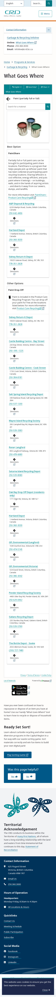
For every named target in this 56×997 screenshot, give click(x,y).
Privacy (23, 675)
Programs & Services (24, 62)
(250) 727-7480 (16, 650)
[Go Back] (9, 99)
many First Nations (26, 836)
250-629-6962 (15, 599)
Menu (47, 13)
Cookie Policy (46, 675)
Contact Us (9, 921)
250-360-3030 (15, 239)
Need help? (32, 87)
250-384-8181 (15, 377)
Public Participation (13, 932)
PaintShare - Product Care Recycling (27, 196)
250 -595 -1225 (16, 350)
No (27, 776)
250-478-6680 (15, 454)
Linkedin (13, 962)
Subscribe (9, 937)
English (17, 87)
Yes (12, 776)
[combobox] (28, 106)
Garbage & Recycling (17, 67)
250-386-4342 (15, 575)
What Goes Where (26, 42)
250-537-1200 (15, 403)
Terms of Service (33, 675)
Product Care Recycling (28, 308)
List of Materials (9, 681)
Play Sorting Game (19, 755)
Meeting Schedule (13, 926)
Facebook (14, 951)
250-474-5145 (15, 549)
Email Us (12, 878)
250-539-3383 (15, 430)
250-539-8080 (15, 475)
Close (45, 990)
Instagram (14, 956)
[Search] (47, 106)
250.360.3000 (14, 884)
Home (7, 62)
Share (45, 87)
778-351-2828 (15, 263)
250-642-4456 (15, 213)
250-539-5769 (15, 626)
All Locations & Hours (18, 907)
